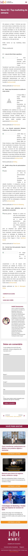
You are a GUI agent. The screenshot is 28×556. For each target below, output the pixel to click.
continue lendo (11, 82)
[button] (26, 2)
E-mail (5, 382)
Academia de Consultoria (14, 543)
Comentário (6, 354)
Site (4, 389)
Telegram (21, 547)
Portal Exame (16, 85)
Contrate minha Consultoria (11, 547)
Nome (5, 374)
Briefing (15, 162)
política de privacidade (14, 551)
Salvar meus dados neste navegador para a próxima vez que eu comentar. (13, 399)
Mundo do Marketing (18, 204)
